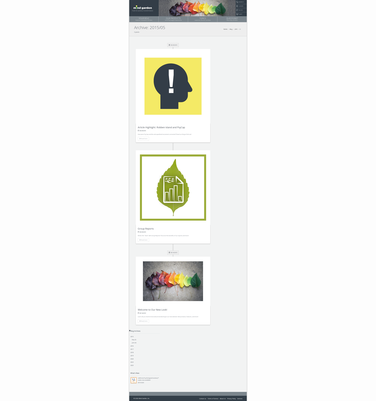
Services (239, 399)
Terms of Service (213, 399)
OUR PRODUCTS (173, 19)
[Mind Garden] (142, 8)
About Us (223, 399)
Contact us (202, 399)
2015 (236, 29)
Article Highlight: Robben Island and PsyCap (161, 127)
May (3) (134, 340)
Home (225, 29)
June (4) (134, 343)
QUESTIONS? (232, 19)
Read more (144, 138)
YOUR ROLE (143, 19)
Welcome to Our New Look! (152, 309)
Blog (231, 29)
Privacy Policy (231, 399)
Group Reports (146, 228)
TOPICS (203, 19)
